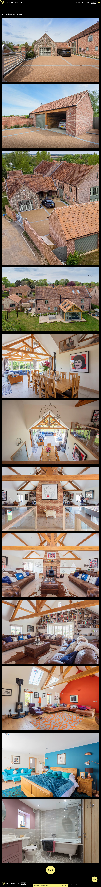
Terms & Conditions (96, 884)
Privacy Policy (89, 884)
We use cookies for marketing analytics (41, 885)
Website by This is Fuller (82, 884)
